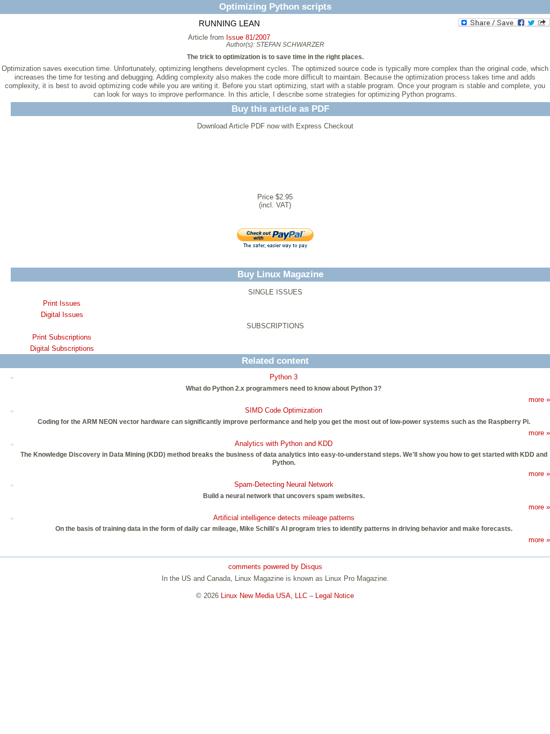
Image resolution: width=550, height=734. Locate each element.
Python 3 (284, 377)
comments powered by (275, 567)
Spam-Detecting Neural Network (284, 484)
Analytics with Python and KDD (283, 444)
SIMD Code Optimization (283, 410)
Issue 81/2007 (248, 37)
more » (539, 399)
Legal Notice (334, 596)
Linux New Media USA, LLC (264, 596)
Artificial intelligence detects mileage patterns (283, 518)
